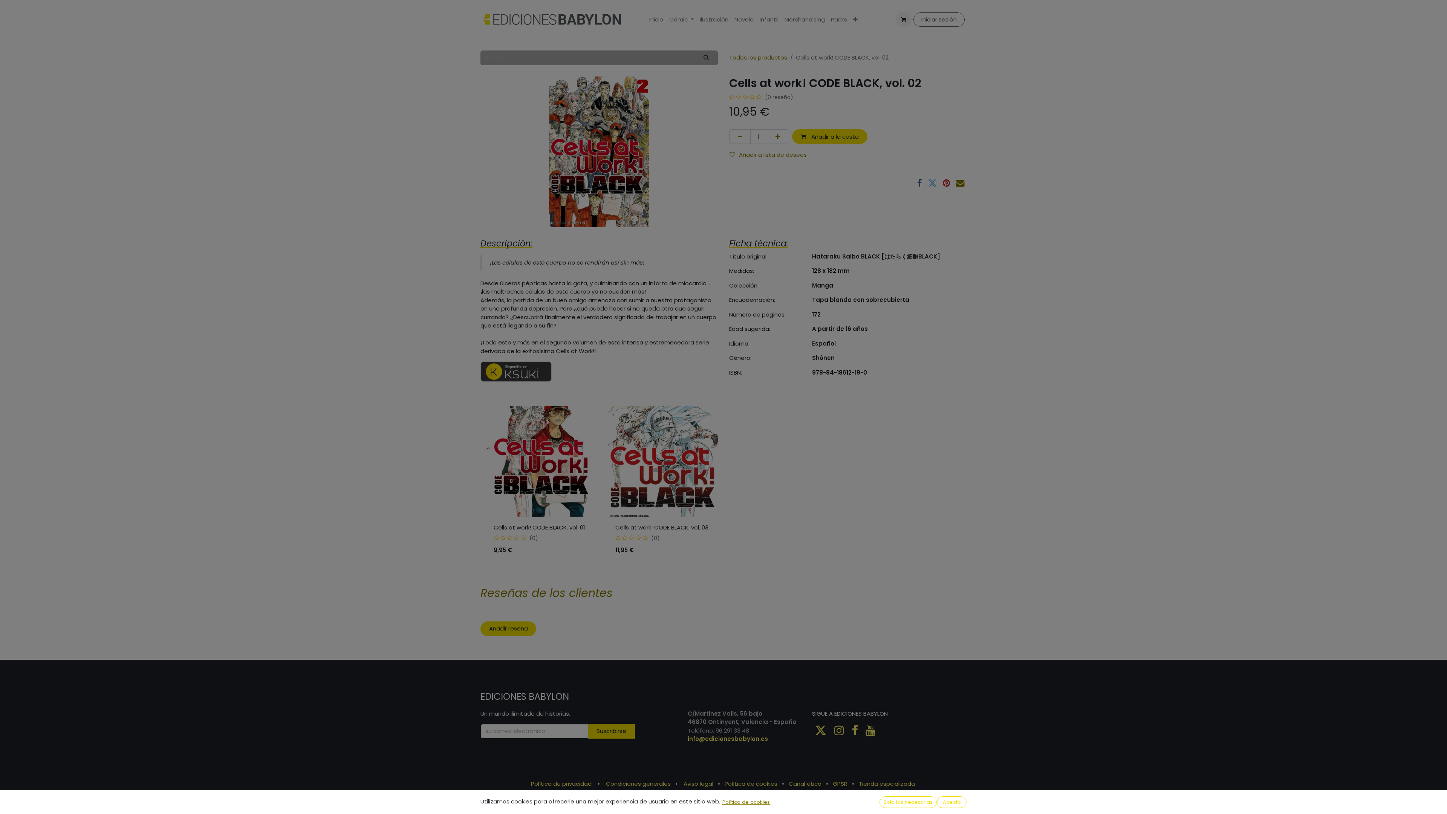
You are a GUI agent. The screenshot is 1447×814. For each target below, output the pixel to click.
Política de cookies (746, 802)
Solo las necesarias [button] (908, 802)
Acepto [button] (952, 802)
